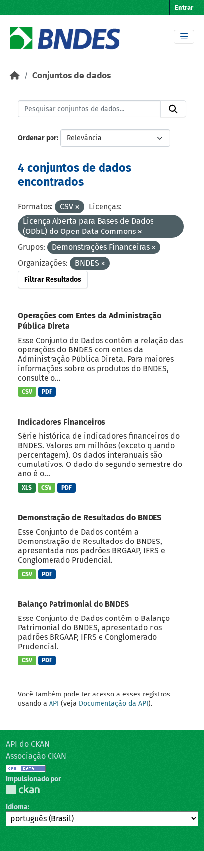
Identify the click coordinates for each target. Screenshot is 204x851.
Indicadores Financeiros (61, 421)
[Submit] (173, 109)
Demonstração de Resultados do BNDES (89, 517)
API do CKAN (28, 744)
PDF (47, 391)
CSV (27, 391)
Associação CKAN (36, 756)
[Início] (15, 76)
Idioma (17, 807)
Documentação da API (113, 703)
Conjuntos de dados (71, 76)
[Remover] (77, 207)
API (54, 703)
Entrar (184, 7)
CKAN (23, 789)
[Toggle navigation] (184, 37)
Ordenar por (37, 138)
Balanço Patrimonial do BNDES (73, 604)
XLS (27, 487)
